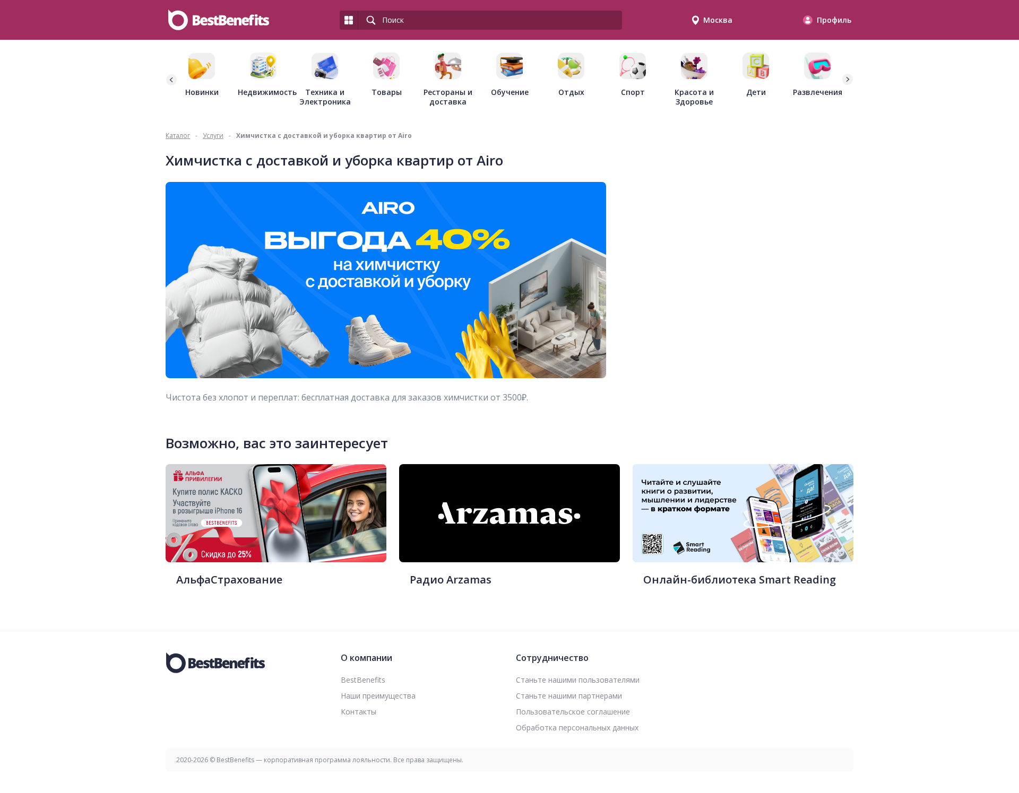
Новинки (202, 92)
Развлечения (817, 92)
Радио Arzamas (450, 579)
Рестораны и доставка (448, 97)
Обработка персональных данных (577, 727)
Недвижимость (263, 92)
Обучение (510, 92)
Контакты (358, 712)
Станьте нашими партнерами (569, 696)
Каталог (178, 136)
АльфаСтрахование (229, 579)
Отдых (571, 92)
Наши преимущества (378, 696)
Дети (756, 92)
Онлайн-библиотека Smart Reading (739, 579)
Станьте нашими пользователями (578, 680)
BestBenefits (363, 680)
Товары (387, 92)
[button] (847, 79)
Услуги (213, 136)
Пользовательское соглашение (573, 712)
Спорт (633, 92)
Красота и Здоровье (694, 97)
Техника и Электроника (324, 97)
